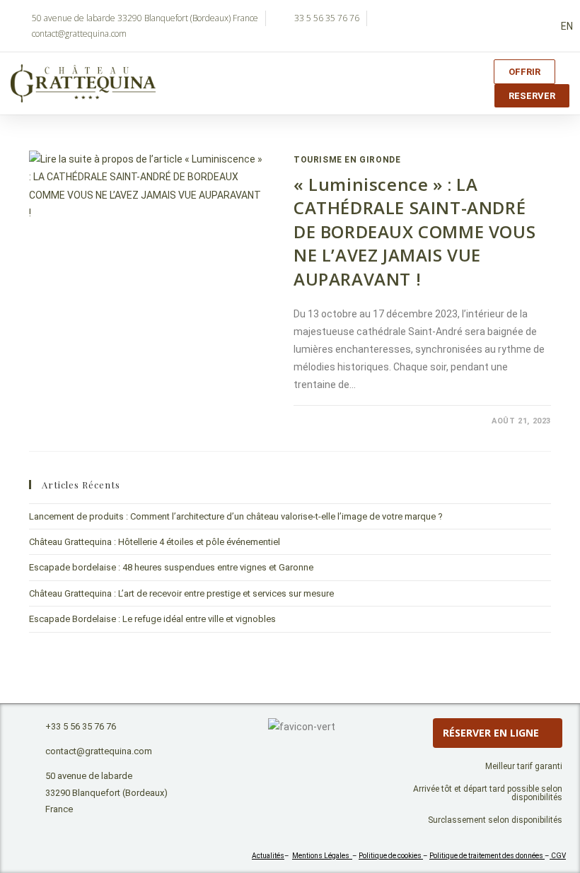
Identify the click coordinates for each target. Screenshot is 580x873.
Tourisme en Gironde (347, 160)
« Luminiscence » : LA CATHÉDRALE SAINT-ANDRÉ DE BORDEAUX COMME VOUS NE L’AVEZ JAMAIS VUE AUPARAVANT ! (414, 231)
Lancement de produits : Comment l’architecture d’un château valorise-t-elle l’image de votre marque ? (236, 516)
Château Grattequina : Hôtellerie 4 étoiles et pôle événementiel (154, 542)
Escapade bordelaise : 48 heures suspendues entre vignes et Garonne (171, 567)
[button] (420, 83)
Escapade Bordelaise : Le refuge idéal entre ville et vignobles (152, 619)
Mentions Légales (322, 856)
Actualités (268, 856)
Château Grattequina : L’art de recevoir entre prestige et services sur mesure (181, 593)
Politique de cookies (391, 856)
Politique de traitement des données (487, 856)
